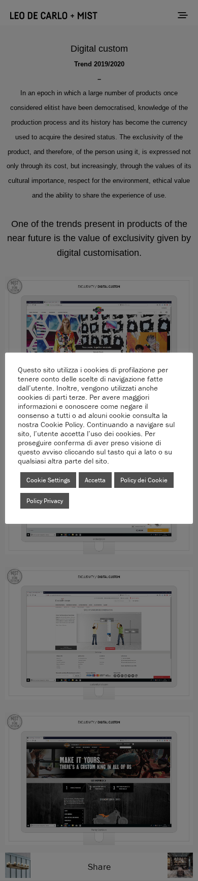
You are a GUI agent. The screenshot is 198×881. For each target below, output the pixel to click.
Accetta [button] (95, 480)
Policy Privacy (44, 500)
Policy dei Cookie (144, 480)
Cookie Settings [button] (48, 480)
